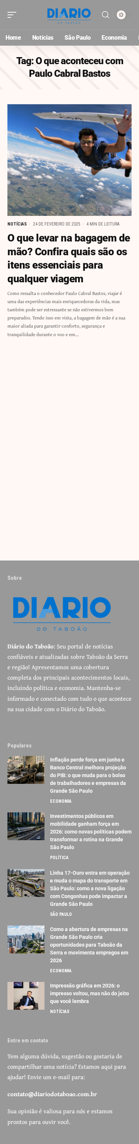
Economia (61, 801)
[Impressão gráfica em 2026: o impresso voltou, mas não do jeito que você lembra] (25, 996)
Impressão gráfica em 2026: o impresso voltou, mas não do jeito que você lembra (89, 993)
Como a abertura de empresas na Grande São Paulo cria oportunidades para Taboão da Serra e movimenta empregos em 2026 (89, 944)
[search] (105, 15)
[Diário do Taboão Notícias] (70, 14)
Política (59, 857)
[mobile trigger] (13, 15)
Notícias (17, 224)
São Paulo (61, 914)
